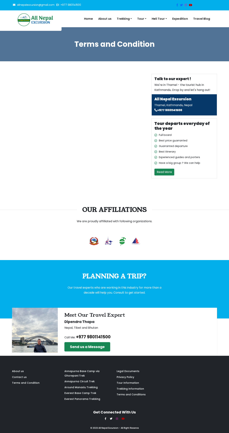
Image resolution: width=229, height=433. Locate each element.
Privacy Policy (125, 377)
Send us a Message (87, 346)
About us (105, 19)
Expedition (180, 19)
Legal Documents (128, 371)
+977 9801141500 (169, 110)
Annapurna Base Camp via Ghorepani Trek (81, 373)
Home (88, 19)
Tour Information (128, 383)
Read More (164, 172)
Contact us (19, 377)
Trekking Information (130, 389)
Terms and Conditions (131, 394)
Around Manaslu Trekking (81, 387)
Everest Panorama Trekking (82, 399)
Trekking (123, 19)
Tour (140, 19)
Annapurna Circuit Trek (79, 381)
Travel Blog (201, 19)
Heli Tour (158, 19)
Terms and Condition (26, 383)
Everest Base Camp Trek (80, 393)
